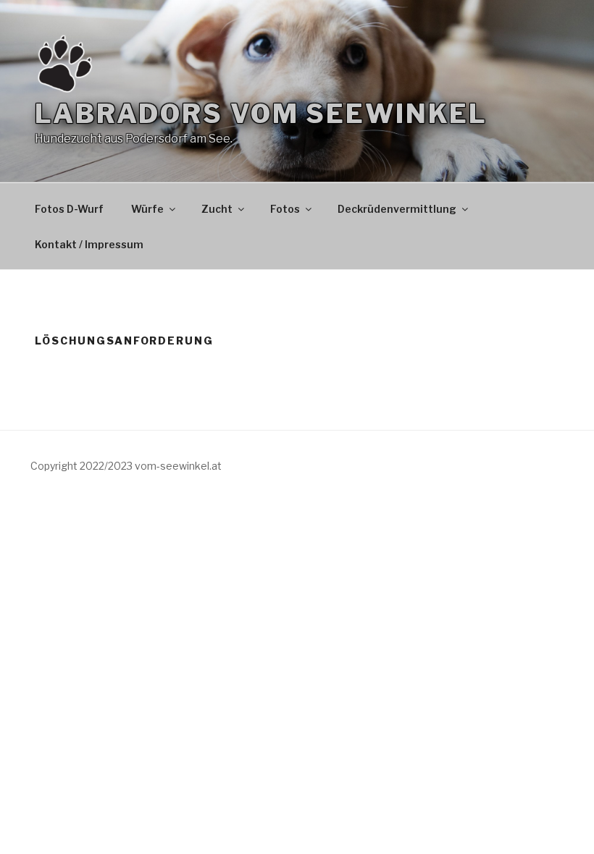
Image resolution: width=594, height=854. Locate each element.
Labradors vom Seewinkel (261, 114)
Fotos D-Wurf (69, 209)
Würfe (147, 209)
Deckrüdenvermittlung (397, 209)
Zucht (217, 209)
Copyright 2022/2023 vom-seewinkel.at (126, 466)
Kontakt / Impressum (89, 244)
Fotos (285, 209)
